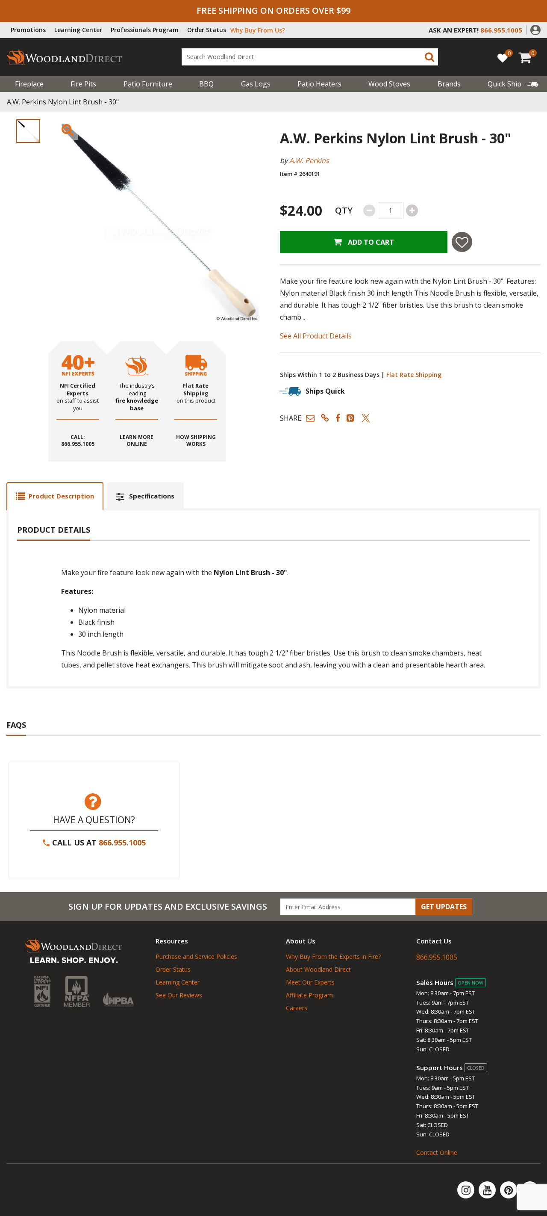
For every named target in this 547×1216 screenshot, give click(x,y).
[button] (535, 29)
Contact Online (436, 1152)
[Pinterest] (509, 1190)
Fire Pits (83, 84)
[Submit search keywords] (429, 56)
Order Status (206, 30)
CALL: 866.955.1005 (77, 441)
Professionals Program (145, 30)
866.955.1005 (122, 842)
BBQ (206, 84)
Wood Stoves (389, 84)
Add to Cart (370, 242)
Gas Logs (256, 84)
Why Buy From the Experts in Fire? (333, 956)
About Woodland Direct (318, 969)
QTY (344, 210)
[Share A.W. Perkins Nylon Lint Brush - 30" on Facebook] (337, 418)
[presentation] (28, 131)
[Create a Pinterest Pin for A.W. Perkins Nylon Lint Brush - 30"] (351, 418)
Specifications (151, 496)
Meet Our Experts (310, 982)
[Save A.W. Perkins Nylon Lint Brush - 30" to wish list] (462, 242)
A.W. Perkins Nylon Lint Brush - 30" (63, 102)
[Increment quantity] (412, 210)
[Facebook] (530, 1190)
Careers (296, 1008)
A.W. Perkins (309, 160)
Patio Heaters (319, 84)
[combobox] (310, 56)
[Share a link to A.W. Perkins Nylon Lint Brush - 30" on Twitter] (366, 418)
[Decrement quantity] (369, 210)
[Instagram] (467, 1190)
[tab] (54, 496)
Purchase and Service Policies (196, 956)
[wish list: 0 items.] (502, 57)
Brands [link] (449, 84)
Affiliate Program (309, 995)
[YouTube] (488, 1190)
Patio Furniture (148, 84)
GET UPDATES (444, 906)
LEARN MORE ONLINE (136, 441)
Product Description (61, 496)
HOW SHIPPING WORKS (196, 441)
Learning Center (78, 30)
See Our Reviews (179, 995)
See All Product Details (316, 336)
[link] (513, 84)
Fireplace (29, 84)
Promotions (28, 30)
